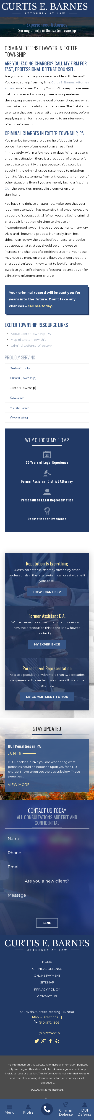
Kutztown (17, 397)
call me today (40, 306)
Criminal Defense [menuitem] (66, 1112)
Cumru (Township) (23, 378)
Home (47, 961)
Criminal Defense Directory (31, 345)
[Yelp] (57, 1042)
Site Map (47, 982)
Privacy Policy (47, 989)
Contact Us (47, 996)
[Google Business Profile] (43, 1042)
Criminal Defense (47, 968)
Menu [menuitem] (9, 1112)
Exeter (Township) (23, 388)
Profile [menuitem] (28, 1112)
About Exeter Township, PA (31, 333)
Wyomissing (19, 417)
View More (18, 785)
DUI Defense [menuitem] (84, 1112)
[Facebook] (50, 1042)
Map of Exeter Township (29, 339)
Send (47, 923)
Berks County (20, 368)
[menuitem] (47, 1109)
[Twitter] (36, 1042)
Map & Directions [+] (47, 1017)
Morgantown (19, 407)
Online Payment (47, 975)
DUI (7, 188)
